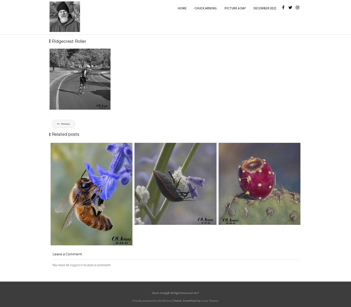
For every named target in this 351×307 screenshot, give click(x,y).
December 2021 (265, 8)
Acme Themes (210, 301)
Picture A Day (235, 8)
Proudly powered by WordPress (151, 301)
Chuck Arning (206, 8)
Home (182, 8)
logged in (76, 265)
